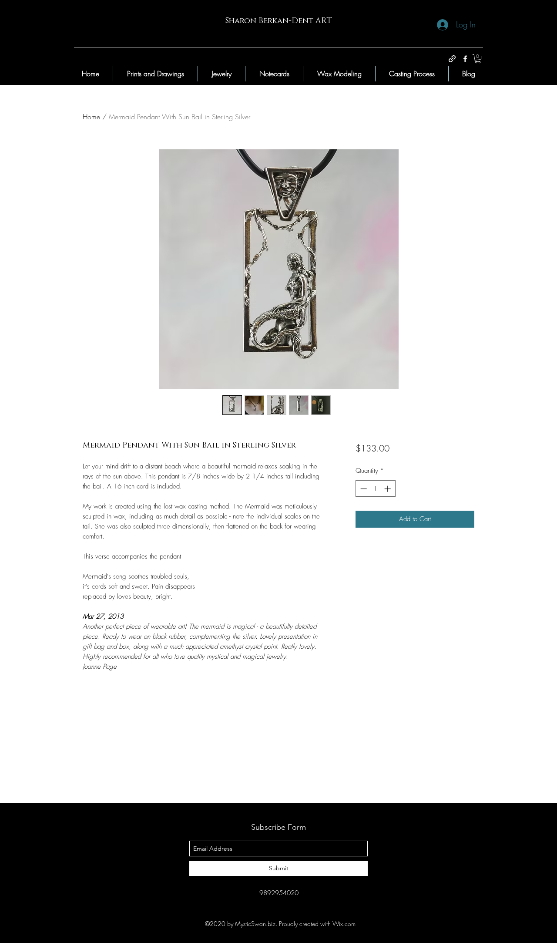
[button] (478, 58)
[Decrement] (363, 489)
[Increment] (388, 489)
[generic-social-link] (452, 58)
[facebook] (465, 58)
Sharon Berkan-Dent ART (278, 21)
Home (91, 116)
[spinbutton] (375, 489)
